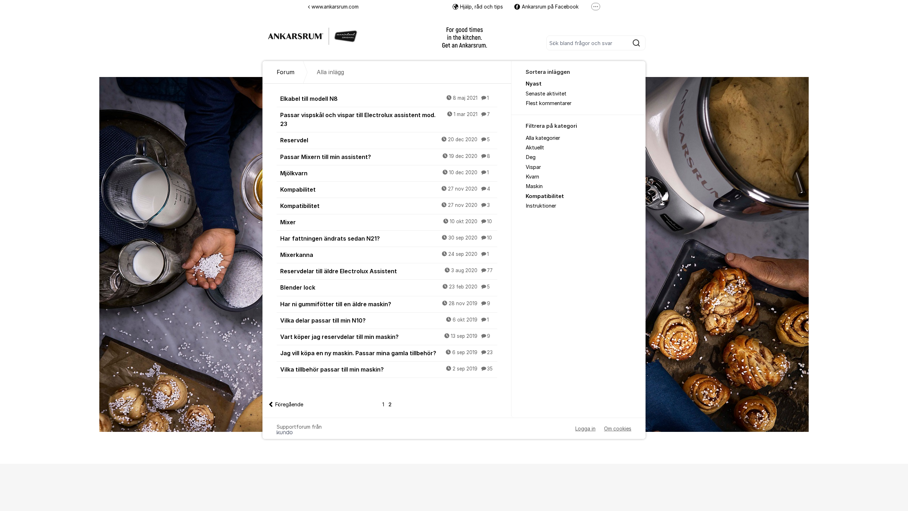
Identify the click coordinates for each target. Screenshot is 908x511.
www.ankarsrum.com (335, 7)
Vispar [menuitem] (533, 167)
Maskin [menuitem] (534, 186)
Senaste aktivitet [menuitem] (546, 93)
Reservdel (385, 140)
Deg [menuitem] (531, 157)
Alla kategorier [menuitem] (543, 138)
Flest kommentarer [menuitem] (548, 103)
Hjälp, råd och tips (481, 7)
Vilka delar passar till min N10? (384, 320)
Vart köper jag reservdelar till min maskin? (385, 336)
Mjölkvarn (384, 173)
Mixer (386, 222)
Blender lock (385, 287)
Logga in (585, 428)
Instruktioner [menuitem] (541, 206)
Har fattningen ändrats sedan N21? (386, 238)
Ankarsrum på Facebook (550, 7)
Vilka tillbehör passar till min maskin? (386, 369)
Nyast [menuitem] (534, 84)
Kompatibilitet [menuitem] (545, 196)
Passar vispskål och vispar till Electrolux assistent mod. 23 (385, 119)
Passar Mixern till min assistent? (385, 156)
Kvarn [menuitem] (532, 177)
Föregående (289, 404)
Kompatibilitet (385, 205)
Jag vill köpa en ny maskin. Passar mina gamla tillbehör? (386, 353)
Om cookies (617, 428)
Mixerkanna (384, 254)
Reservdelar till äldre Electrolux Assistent (386, 271)
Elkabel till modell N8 (384, 98)
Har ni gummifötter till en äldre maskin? (385, 304)
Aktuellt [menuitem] (535, 147)
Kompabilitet (385, 189)
